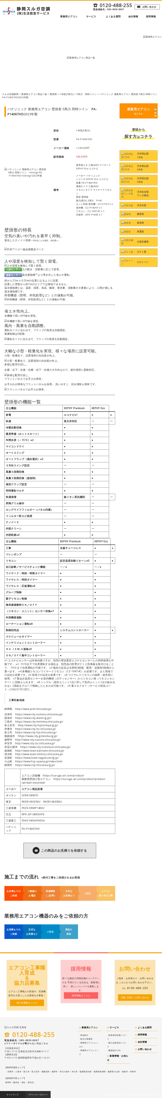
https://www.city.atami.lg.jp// (33, 718)
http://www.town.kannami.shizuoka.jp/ (39, 750)
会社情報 (133, 16)
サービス (91, 16)
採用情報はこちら (81, 995)
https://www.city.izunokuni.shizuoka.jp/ (45, 747)
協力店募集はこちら (27, 1002)
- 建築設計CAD (114, 1050)
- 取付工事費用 (86, 1039)
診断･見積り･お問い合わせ (135, 997)
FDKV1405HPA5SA (33, 820)
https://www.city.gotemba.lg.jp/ (38, 736)
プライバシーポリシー (38, 1094)
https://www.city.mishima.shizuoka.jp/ (39, 721)
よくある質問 (113, 16)
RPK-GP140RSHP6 (33, 814)
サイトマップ (13, 1094)
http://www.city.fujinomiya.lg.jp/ (38, 725)
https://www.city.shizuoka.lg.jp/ (35, 765)
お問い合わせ (146, 7)
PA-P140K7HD (31, 829)
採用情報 (151, 16)
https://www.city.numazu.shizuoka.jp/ (39, 714)
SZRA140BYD (30, 795)
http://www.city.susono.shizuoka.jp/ (38, 739)
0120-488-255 (112, 5)
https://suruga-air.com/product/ (63, 775)
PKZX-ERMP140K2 (33, 808)
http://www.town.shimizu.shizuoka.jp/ (39, 754)
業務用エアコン (69, 16)
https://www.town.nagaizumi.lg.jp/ (37, 757)
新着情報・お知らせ (117, 1057)
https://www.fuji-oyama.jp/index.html (38, 761)
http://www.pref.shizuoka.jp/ (33, 709)
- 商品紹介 (83, 1035)
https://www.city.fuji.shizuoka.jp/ (36, 732)
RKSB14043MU (52, 801)
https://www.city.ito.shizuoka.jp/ (35, 729)
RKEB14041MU (31, 801)
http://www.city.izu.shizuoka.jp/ (35, 743)
